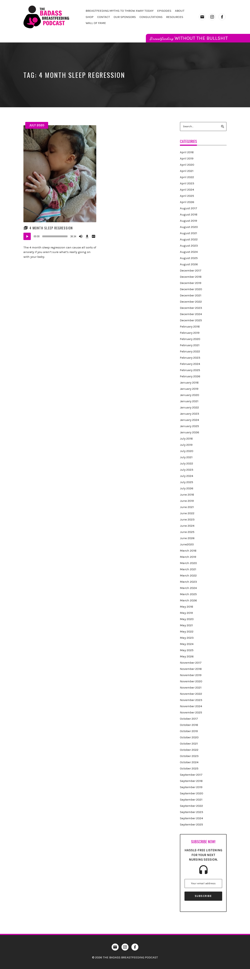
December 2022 (191, 301)
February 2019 (189, 332)
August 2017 (188, 208)
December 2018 (191, 276)
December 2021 (190, 295)
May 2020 (187, 619)
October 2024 (189, 762)
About (179, 10)
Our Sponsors (125, 17)
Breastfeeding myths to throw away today (120, 10)
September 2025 (191, 824)
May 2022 (186, 631)
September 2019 (191, 787)
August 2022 (189, 239)
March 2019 (188, 557)
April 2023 (187, 183)
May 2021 (186, 625)
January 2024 (189, 420)
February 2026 (190, 376)
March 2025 (188, 594)
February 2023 (190, 357)
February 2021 (189, 345)
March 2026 (188, 600)
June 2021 (187, 507)
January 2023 (189, 413)
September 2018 (191, 781)
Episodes (164, 10)
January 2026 (189, 432)
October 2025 (189, 768)
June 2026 (187, 538)
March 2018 (188, 550)
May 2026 (187, 656)
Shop (90, 17)
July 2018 (186, 438)
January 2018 (189, 382)
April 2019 (186, 158)
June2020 (187, 544)
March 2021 (188, 569)
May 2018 (186, 606)
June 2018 (187, 494)
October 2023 (189, 756)
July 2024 (186, 476)
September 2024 (191, 818)
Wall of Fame (96, 23)
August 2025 (189, 258)
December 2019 (190, 283)
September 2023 (191, 812)
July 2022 (186, 463)
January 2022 (189, 407)
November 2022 (191, 693)
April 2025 (187, 196)
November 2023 (191, 700)
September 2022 (191, 806)
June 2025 (187, 532)
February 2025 (190, 370)
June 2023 (187, 519)
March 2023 (188, 581)
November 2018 (191, 669)
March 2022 (188, 575)
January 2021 (189, 401)
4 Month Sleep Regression (51, 228)
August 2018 (188, 214)
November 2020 (191, 681)
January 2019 (189, 388)
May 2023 (187, 637)
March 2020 (188, 563)
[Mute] (80, 236)
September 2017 (191, 774)
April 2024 (187, 189)
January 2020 (189, 395)
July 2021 (186, 457)
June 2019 (187, 501)
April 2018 (187, 152)
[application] (59, 236)
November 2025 (191, 712)
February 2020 (190, 339)
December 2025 (191, 320)
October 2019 (189, 731)
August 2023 (189, 245)
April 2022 (187, 177)
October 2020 (189, 737)
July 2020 (36, 125)
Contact (103, 17)
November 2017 (191, 662)
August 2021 (188, 233)
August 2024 (189, 252)
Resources (174, 17)
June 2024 (187, 525)
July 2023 (186, 469)
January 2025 (189, 426)
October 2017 (189, 718)
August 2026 (189, 264)
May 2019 (186, 613)
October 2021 (189, 743)
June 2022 (187, 513)
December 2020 (191, 289)
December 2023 (191, 308)
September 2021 (191, 799)
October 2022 (189, 750)
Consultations (151, 17)
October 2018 (189, 725)
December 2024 (191, 314)
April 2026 (187, 202)
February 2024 (190, 364)
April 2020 (187, 164)
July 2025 (186, 482)
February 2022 (190, 351)
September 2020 (191, 793)
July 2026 (186, 488)
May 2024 (186, 644)
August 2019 (188, 220)
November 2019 (191, 675)
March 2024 (188, 588)
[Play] (27, 236)
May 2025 (186, 650)
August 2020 (189, 227)
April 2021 (186, 171)
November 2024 (191, 706)
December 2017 (190, 270)
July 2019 (186, 445)
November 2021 (191, 687)
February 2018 (190, 326)
